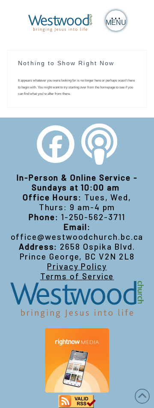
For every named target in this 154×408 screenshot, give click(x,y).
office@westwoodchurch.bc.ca (77, 237)
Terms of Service (77, 276)
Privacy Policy (77, 266)
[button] (116, 20)
